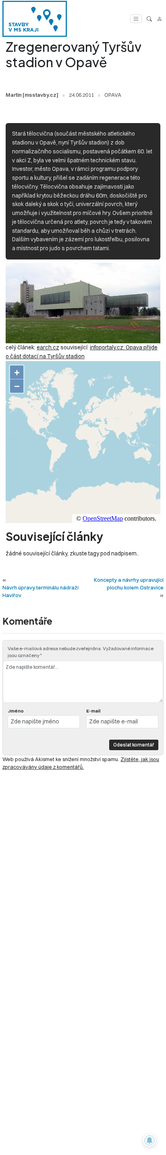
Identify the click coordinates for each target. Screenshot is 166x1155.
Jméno (16, 711)
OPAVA (112, 94)
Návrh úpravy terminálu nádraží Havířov (40, 591)
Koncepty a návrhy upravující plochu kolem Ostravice (129, 583)
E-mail (93, 711)
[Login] (159, 18)
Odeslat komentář (133, 745)
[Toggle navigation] (136, 19)
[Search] (149, 18)
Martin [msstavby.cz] (32, 94)
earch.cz (48, 347)
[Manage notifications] (149, 1140)
